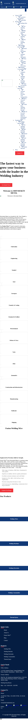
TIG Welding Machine (23, 126)
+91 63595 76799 (14, 696)
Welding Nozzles (23, 81)
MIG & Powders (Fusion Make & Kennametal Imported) (24, 115)
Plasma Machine (24, 147)
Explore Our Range (6, 490)
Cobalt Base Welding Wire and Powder (24, 107)
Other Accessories (23, 84)
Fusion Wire (7, 635)
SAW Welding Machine (23, 139)
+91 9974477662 (7, 3)
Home (5, 630)
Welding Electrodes (21, 46)
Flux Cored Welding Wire (23, 41)
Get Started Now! (6, 185)
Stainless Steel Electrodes (23, 56)
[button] (25, 10)
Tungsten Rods (23, 72)
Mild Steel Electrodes (23, 65)
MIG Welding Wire (23, 32)
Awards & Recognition (21, 17)
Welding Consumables (21, 68)
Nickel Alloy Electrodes (24, 50)
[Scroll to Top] (14, 719)
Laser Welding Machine (23, 144)
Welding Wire (23, 23)
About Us (6, 632)
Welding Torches (23, 77)
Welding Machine (21, 122)
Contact (6, 640)
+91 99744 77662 (5, 696)
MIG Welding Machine (23, 131)
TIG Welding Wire (23, 28)
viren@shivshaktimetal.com (21, 3)
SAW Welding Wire (23, 37)
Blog (16, 149)
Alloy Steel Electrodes (23, 60)
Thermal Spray (21, 87)
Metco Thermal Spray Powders (24, 101)
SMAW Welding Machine (24, 135)
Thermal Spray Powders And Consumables (24, 94)
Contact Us (19, 153)
